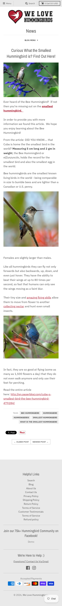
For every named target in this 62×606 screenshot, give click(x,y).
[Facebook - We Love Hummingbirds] (28, 568)
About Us (31, 488)
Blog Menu (30, 40)
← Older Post (21, 442)
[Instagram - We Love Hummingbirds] (34, 568)
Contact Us (31, 492)
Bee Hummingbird (30, 413)
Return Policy (31, 503)
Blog (31, 484)
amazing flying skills (39, 297)
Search (31, 480)
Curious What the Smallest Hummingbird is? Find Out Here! (31, 53)
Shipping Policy (31, 499)
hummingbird (50, 413)
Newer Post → (40, 442)
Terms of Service (31, 507)
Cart (51, 3)
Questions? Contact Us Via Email (31, 561)
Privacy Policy (31, 496)
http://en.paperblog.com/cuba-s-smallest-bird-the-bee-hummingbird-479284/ (27, 398)
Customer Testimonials (31, 511)
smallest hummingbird (45, 417)
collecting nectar (13, 306)
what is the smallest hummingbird (38, 422)
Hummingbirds (21, 417)
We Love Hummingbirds (35, 594)
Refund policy (31, 519)
